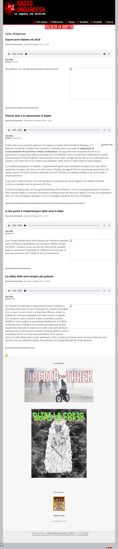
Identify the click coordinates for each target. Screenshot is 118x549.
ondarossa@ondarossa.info (56, 533)
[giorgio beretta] (33, 107)
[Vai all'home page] (24, 14)
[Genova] (31, 203)
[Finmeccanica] (64, 203)
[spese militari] (17, 107)
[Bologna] (37, 203)
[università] (43, 203)
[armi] (11, 107)
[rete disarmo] (25, 107)
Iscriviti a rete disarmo (6, 355)
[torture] (48, 203)
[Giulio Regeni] (17, 203)
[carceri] (53, 203)
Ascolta (9, 59)
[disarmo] (8, 268)
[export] (7, 107)
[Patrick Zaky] (9, 203)
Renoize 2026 (59, 516)
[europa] (23, 347)
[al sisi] (58, 203)
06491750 (72, 533)
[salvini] (19, 347)
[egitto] (23, 203)
